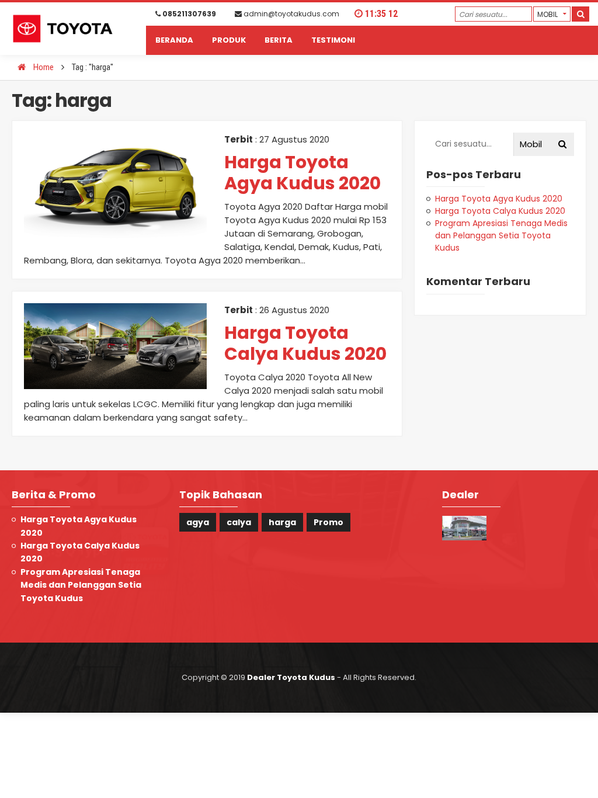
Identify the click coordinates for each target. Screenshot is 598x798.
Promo (328, 522)
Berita (279, 40)
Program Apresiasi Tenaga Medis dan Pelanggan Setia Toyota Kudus (501, 235)
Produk (229, 40)
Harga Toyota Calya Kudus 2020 (305, 343)
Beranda (174, 40)
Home (43, 67)
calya (239, 522)
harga (282, 522)
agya (197, 522)
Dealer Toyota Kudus (291, 677)
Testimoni (333, 40)
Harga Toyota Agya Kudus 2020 (302, 173)
